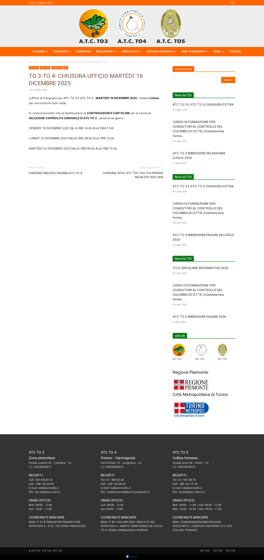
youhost (133, 556)
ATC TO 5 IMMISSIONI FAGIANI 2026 (199, 317)
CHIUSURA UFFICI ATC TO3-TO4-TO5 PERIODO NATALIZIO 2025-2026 (133, 175)
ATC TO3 (33, 62)
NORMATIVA (83, 51)
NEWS (217, 51)
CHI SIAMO (38, 51)
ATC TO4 (45, 67)
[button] (232, 2)
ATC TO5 (222, 359)
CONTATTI (235, 51)
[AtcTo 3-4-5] (132, 26)
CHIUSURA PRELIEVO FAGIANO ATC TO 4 (55, 173)
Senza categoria (59, 67)
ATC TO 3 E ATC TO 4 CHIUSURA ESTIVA (203, 104)
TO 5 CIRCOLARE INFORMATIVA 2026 (200, 268)
